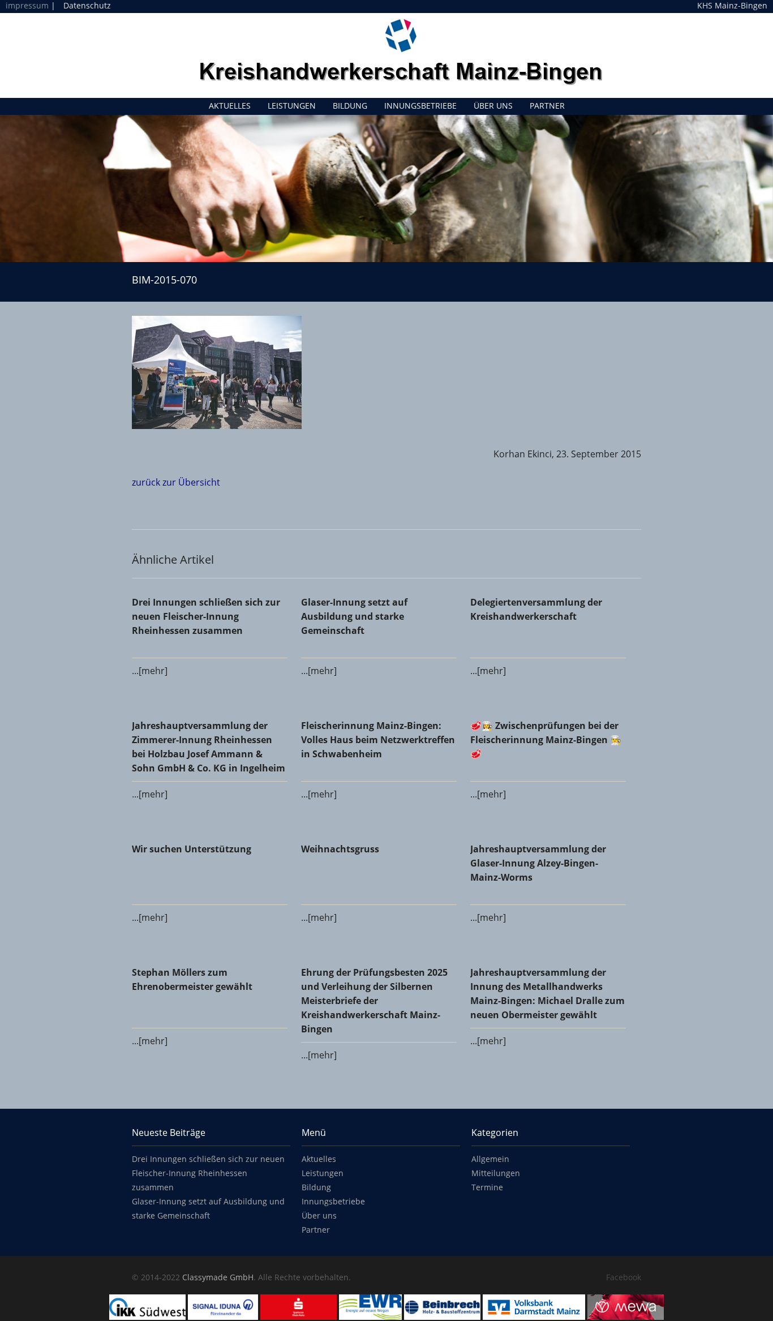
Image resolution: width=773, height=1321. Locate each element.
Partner (547, 105)
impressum (27, 5)
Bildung (350, 105)
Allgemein (490, 1158)
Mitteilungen (495, 1173)
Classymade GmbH (218, 1277)
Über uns (493, 105)
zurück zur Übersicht (176, 482)
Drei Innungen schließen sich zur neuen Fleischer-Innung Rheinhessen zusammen (208, 1173)
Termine (487, 1187)
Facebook (623, 1277)
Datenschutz (87, 5)
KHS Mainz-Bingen (732, 6)
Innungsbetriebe (420, 105)
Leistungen (292, 105)
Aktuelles (230, 105)
